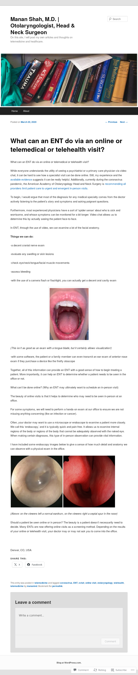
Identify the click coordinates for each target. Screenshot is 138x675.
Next (124, 122)
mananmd (32, 586)
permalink (57, 586)
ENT (75, 582)
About (26, 111)
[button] (36, 481)
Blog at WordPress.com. (69, 662)
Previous (111, 122)
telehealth (119, 582)
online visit (90, 582)
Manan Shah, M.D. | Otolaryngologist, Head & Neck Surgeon (42, 25)
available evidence (21, 179)
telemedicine (41, 582)
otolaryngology (105, 582)
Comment (110, 641)
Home (15, 111)
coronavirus (66, 582)
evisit (81, 582)
